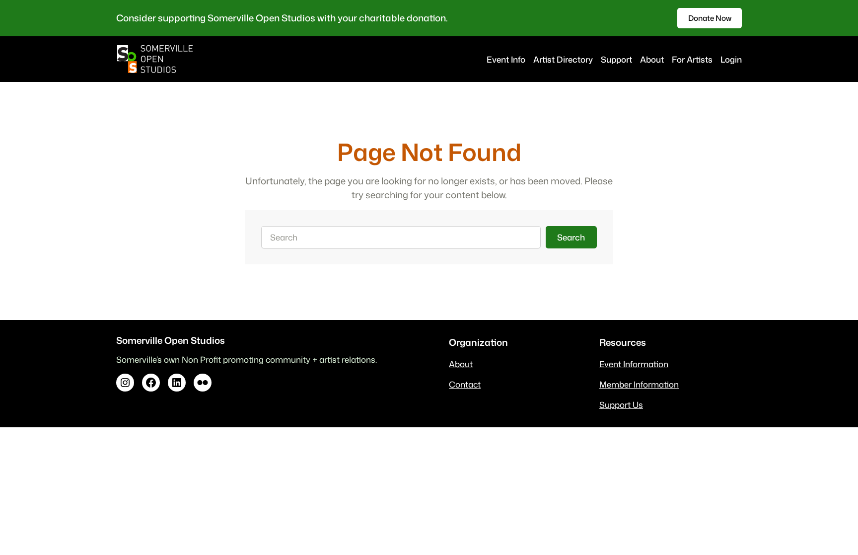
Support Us (621, 404)
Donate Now (709, 17)
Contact (465, 384)
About (461, 364)
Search (571, 237)
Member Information (639, 384)
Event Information (633, 364)
